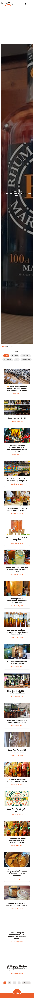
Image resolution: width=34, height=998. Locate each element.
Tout (6, 356)
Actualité (15, 356)
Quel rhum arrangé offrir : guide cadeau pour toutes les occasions (17, 632)
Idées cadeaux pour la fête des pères (17, 539)
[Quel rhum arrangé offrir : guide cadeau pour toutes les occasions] (17, 619)
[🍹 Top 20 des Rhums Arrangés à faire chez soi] (17, 769)
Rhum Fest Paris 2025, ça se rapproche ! (17, 810)
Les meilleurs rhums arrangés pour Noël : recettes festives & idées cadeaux (17, 448)
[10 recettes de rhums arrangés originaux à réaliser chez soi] (17, 828)
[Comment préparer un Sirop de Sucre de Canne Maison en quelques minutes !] (17, 859)
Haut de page (17, 993)
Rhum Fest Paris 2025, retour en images (17, 751)
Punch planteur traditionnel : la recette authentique (17, 600)
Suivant (26, 983)
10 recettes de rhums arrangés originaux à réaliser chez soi (17, 840)
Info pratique (26, 359)
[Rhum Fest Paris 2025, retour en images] (17, 739)
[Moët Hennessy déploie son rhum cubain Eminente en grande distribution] (17, 955)
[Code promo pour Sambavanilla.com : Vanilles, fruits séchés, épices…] (17, 922)
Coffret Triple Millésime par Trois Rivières (17, 662)
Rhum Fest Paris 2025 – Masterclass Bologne (17, 721)
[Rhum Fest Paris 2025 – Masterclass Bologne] (17, 710)
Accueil (4, 346)
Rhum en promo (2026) (17, 418)
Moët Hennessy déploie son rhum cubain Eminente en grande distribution (17, 968)
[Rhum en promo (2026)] (17, 407)
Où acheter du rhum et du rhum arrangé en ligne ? (17, 480)
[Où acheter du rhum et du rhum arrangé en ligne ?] (17, 468)
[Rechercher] (25, 4)
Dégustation (8, 359)
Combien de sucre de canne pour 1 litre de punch (17, 904)
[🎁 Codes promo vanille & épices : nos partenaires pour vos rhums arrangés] (17, 376)
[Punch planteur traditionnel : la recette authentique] (17, 588)
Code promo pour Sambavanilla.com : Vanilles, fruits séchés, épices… (17, 935)
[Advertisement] (17, 26)
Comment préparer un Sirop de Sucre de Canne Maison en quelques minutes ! (17, 873)
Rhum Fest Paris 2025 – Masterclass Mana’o (17, 692)
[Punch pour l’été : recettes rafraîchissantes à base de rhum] (17, 557)
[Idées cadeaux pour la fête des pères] (17, 527)
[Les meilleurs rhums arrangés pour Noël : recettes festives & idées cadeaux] (17, 435)
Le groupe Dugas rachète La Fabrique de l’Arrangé (17, 509)
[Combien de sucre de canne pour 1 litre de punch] (17, 892)
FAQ (17, 359)
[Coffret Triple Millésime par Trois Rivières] (17, 651)
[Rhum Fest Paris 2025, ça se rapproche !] (17, 798)
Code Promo (25, 356)
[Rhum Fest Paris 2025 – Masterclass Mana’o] (17, 680)
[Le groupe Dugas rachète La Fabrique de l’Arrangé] (17, 498)
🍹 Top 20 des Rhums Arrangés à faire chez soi (17, 780)
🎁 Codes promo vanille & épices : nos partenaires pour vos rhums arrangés (17, 388)
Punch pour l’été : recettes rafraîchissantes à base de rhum (17, 569)
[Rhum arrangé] (7, 4)
